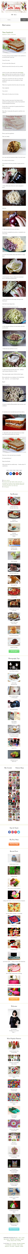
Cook (19, 481)
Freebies (21, 1246)
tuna (3, 485)
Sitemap (8, 1240)
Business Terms (14, 1240)
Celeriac (13, 481)
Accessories (14, 1244)
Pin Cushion (12, 1246)
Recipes (22, 1239)
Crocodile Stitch (8, 1244)
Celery (16, 481)
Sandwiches (22, 484)
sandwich (8, 480)
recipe (5, 480)
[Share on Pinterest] (17, 474)
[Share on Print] (7, 474)
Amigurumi (17, 1246)
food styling (9, 483)
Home (21, 483)
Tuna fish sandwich (7, 485)
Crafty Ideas (12, 1239)
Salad (14, 484)
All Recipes (14, 651)
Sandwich (17, 484)
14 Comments (6, 486)
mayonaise (4, 484)
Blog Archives (6, 1239)
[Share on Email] (20, 474)
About (19, 1237)
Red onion (11, 484)
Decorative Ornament (21, 1243)
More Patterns (14, 1229)
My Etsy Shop (14, 844)
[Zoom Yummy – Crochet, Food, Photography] (14, 7)
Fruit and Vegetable (15, 483)
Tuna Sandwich (7, 32)
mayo (23, 483)
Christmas (14, 1243)
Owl (11, 1243)
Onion (8, 484)
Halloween (7, 1246)
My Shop (19, 1240)
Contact (23, 1237)
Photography (17, 1239)
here (3, 165)
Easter (21, 1244)
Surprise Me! (14, 999)
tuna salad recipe (15, 485)
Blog (17, 1237)
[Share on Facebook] (10, 474)
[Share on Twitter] (13, 474)
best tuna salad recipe (7, 481)
